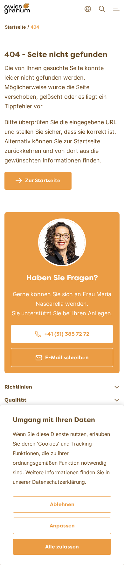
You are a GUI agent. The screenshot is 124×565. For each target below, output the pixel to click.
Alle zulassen (62, 547)
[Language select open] (88, 9)
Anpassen (62, 526)
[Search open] (102, 9)
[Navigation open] (116, 9)
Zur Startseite (42, 180)
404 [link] (35, 27)
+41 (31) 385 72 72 (67, 334)
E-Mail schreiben (67, 357)
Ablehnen (62, 504)
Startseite (15, 27)
